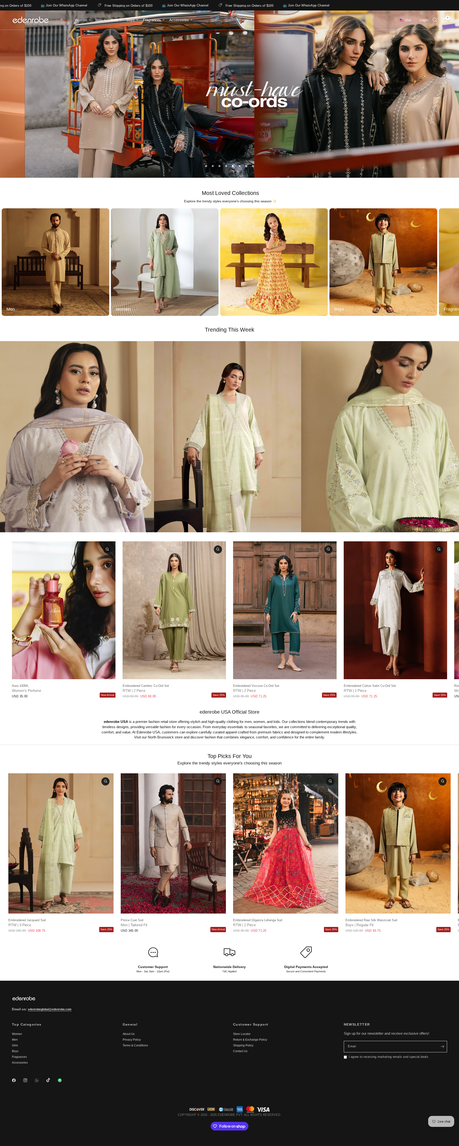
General (130, 1024)
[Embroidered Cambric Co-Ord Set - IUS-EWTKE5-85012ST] (174, 610)
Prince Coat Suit (132, 920)
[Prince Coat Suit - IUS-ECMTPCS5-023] (173, 843)
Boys (130, 20)
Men (98, 20)
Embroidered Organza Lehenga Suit (257, 920)
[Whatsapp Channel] (63, 1080)
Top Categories (27, 1024)
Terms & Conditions (135, 1045)
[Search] (435, 20)
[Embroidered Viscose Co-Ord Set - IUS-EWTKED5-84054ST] (285, 610)
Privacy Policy (132, 1039)
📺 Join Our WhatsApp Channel (105, 5)
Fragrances (152, 20)
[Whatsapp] (40, 1080)
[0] (443, 20)
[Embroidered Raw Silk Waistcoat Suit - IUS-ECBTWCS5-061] (398, 843)
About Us (129, 1034)
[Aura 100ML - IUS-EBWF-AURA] (63, 610)
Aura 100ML (20, 685)
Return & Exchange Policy (250, 1039)
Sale (64, 20)
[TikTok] (51, 1080)
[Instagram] (28, 1080)
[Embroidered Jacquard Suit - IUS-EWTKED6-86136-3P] (61, 843)
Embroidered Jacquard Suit (27, 920)
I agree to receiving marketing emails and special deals (388, 1057)
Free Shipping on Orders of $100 (48, 5)
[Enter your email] (442, 1046)
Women (81, 20)
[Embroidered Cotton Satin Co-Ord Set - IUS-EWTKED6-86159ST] (395, 610)
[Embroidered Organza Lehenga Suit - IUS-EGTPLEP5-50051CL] (285, 843)
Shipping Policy (243, 1045)
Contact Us (240, 1051)
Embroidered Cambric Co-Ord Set (146, 685)
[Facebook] (17, 1080)
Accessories (179, 20)
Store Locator (242, 1034)
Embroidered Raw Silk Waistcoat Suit (371, 920)
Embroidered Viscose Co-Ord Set (256, 685)
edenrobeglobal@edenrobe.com (49, 1009)
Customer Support (250, 1024)
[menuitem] (64, 20)
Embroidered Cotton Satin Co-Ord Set (370, 685)
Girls (114, 20)
